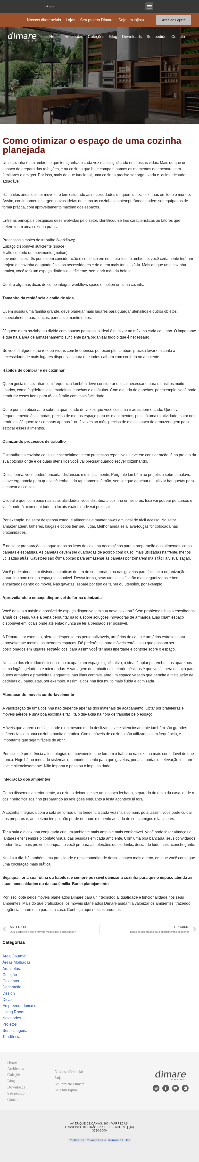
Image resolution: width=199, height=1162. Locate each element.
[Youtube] (175, 1088)
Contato (178, 37)
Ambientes (74, 37)
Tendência (11, 1037)
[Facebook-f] (165, 1088)
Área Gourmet (14, 956)
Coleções (96, 37)
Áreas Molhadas (16, 962)
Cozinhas (10, 981)
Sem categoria (14, 1031)
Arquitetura (11, 969)
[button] (149, 6)
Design (8, 993)
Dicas (7, 1000)
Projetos (9, 1024)
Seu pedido (156, 37)
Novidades (11, 1018)
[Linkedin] (185, 1088)
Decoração (11, 987)
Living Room (13, 1012)
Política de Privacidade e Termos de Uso (99, 1140)
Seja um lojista (131, 20)
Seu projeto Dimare (97, 20)
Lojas (70, 20)
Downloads (132, 37)
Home (54, 37)
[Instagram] (156, 1088)
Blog (113, 37)
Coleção (9, 975)
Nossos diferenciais (44, 20)
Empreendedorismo (19, 1006)
